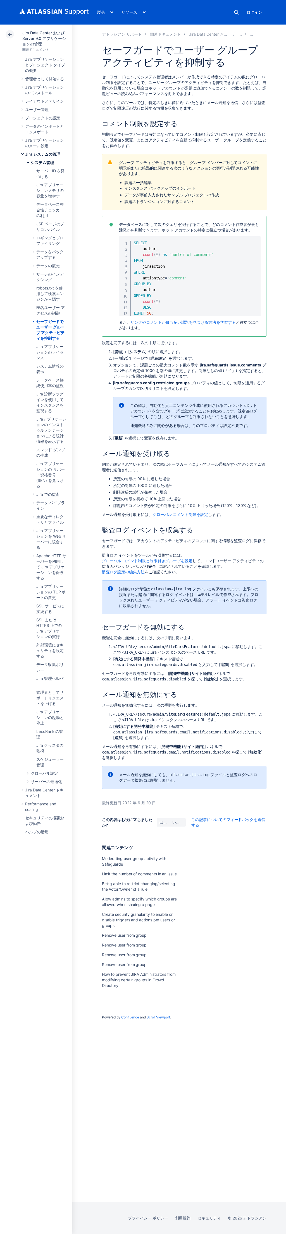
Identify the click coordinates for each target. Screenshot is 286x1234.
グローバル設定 (44, 773)
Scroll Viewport (158, 1017)
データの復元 (48, 265)
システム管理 (42, 162)
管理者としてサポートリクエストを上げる (50, 698)
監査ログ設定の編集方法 (123, 571)
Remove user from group (124, 935)
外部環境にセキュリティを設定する (50, 650)
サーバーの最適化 (46, 781)
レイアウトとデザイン (44, 101)
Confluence (130, 1017)
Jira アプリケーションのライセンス (50, 352)
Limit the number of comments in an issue (139, 873)
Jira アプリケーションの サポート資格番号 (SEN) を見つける (50, 474)
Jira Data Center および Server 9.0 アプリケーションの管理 (44, 38)
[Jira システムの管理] (240, 34)
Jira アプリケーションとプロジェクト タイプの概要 (45, 65)
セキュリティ (209, 1218)
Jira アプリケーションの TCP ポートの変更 (51, 592)
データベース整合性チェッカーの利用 (50, 210)
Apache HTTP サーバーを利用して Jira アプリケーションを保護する (51, 566)
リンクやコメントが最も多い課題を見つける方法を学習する (182, 322)
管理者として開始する (44, 78)
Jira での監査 (47, 494)
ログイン (254, 12)
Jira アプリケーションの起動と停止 (50, 717)
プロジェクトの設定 (42, 117)
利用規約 (183, 1218)
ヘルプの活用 (37, 831)
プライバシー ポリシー (148, 1218)
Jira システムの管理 (42, 154)
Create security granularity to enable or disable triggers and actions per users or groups (138, 920)
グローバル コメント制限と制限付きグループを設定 (147, 560)
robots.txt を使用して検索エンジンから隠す (50, 293)
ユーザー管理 (37, 109)
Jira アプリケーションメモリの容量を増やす (50, 190)
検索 (236, 12)
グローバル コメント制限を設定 (180, 514)
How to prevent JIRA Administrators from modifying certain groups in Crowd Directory (139, 980)
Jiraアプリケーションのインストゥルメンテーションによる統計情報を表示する (51, 430)
